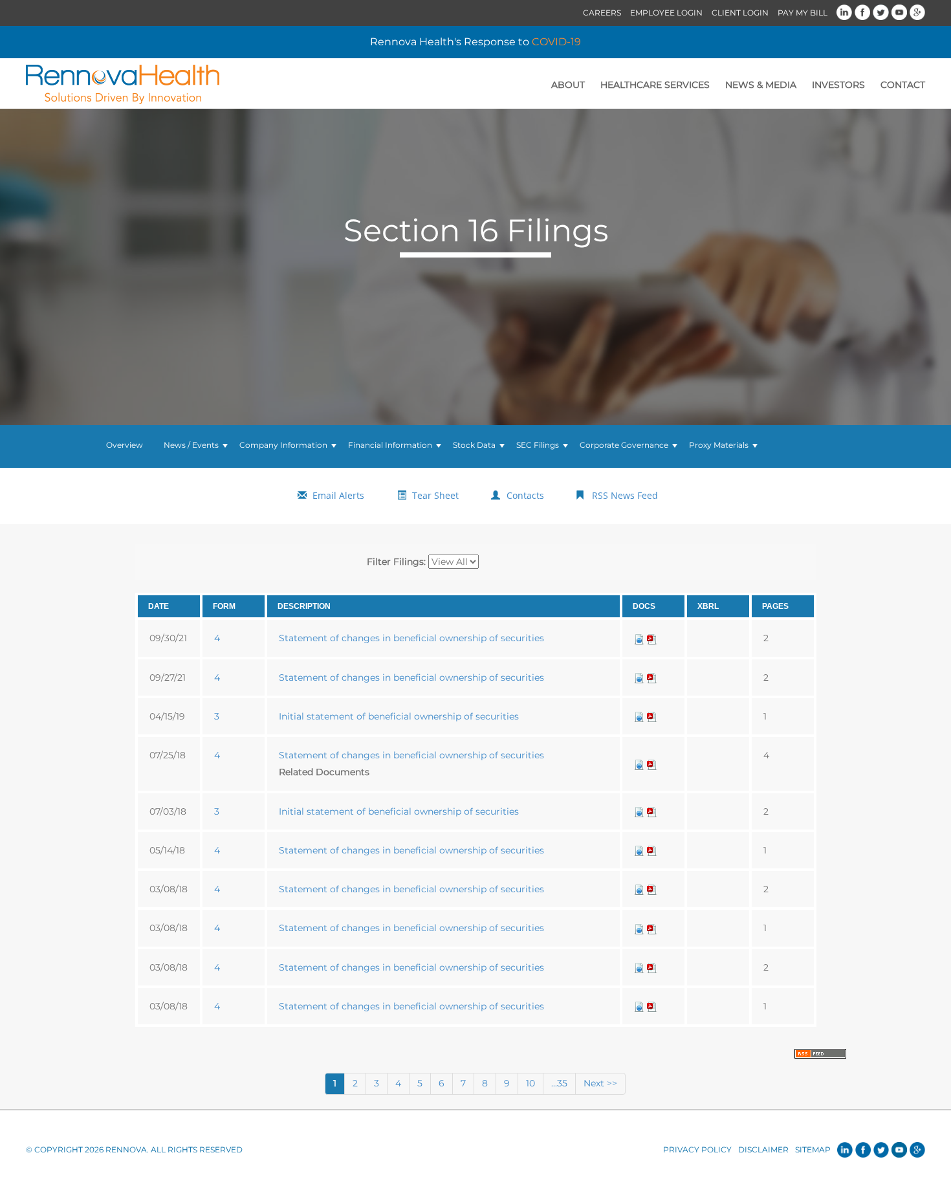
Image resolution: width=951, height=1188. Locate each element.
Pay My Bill (802, 12)
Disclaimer (763, 1149)
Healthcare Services (655, 85)
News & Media (760, 85)
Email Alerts (338, 495)
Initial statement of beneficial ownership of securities (399, 716)
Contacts (525, 495)
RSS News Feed (625, 495)
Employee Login (666, 12)
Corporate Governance (624, 445)
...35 (559, 1083)
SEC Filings (537, 445)
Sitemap (813, 1149)
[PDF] (652, 638)
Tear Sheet (435, 495)
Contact (902, 85)
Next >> (600, 1083)
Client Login (740, 12)
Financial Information (390, 445)
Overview (124, 445)
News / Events (191, 445)
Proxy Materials (719, 445)
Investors (838, 85)
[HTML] (639, 638)
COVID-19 (556, 42)
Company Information (283, 445)
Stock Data (474, 445)
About (568, 85)
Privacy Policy (697, 1149)
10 (530, 1083)
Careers (602, 12)
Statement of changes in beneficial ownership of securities (411, 638)
